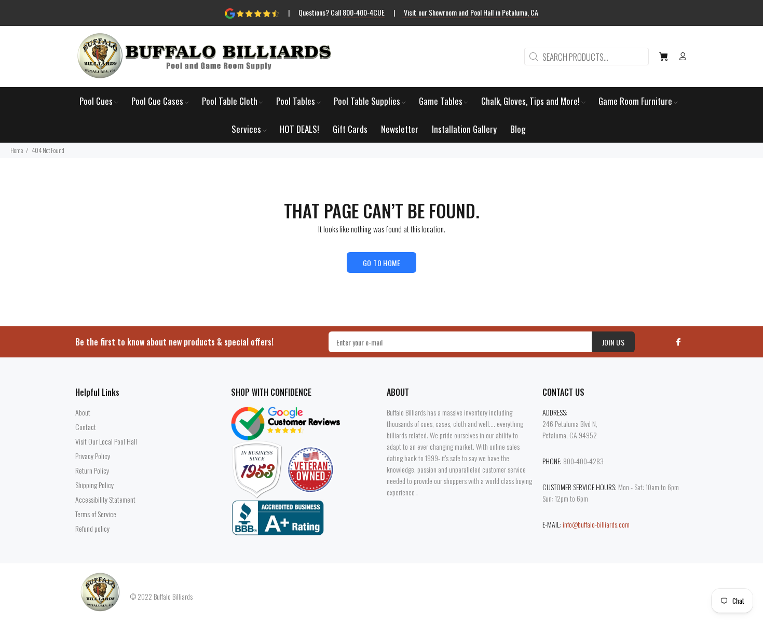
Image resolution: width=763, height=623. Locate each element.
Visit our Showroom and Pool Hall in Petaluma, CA (470, 12)
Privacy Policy (92, 455)
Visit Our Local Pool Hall (106, 441)
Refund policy (92, 528)
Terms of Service (95, 513)
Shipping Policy (94, 484)
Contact (85, 426)
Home (16, 150)
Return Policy (92, 470)
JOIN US (613, 342)
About (82, 412)
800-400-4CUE (364, 12)
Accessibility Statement (105, 499)
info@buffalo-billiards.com (596, 524)
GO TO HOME (381, 262)
